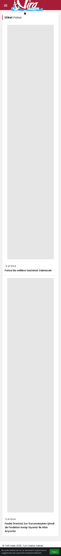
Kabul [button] (54, 552)
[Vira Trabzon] (27, 5)
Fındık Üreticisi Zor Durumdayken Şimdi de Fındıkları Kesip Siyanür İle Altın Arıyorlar (29, 527)
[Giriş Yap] (16, 13)
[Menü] (5, 5)
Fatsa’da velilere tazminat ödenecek (28, 270)
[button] (10, 13)
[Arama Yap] (3, 13)
